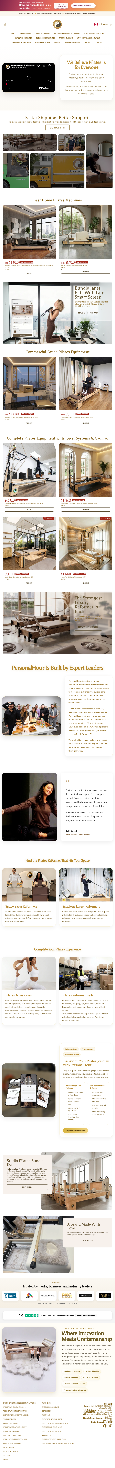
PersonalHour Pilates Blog (10, 1451)
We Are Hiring (6, 1455)
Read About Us (88, 1240)
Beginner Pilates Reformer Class (12, 1435)
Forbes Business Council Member (78, 834)
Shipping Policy (46, 1411)
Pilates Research (47, 1403)
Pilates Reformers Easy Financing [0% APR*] (15, 1427)
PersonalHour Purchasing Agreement (52, 1419)
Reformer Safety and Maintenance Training (54, 1439)
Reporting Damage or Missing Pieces (52, 1427)
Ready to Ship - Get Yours (88, 312)
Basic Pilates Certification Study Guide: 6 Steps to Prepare (58, 1443)
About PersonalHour (8, 1447)
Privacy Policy (46, 1415)
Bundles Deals (27, 1187)
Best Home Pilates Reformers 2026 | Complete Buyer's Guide (19, 1403)
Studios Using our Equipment (50, 1407)
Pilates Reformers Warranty (11, 1431)
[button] (104, 24)
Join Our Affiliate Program (10, 1423)
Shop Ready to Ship (57, 127)
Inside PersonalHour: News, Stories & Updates (16, 1415)
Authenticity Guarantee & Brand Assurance (15, 1439)
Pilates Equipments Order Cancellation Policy (55, 1423)
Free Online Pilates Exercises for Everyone (15, 1411)
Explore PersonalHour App (75, 1130)
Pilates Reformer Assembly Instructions (14, 1407)
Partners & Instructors (9, 1419)
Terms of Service (47, 1435)
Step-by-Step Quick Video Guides (12, 1443)
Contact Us (6, 1459)
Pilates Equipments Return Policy (51, 1431)
